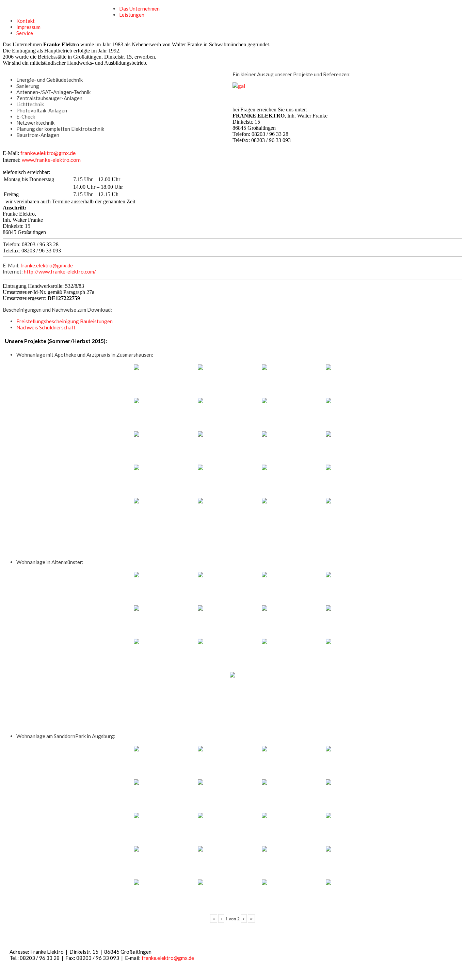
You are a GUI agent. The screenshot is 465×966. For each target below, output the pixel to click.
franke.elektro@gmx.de (48, 153)
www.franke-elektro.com (51, 159)
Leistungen (131, 15)
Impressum (28, 27)
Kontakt (25, 21)
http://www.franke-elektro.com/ (60, 271)
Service (24, 33)
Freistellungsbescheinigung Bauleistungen (64, 321)
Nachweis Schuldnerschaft (46, 327)
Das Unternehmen (139, 8)
